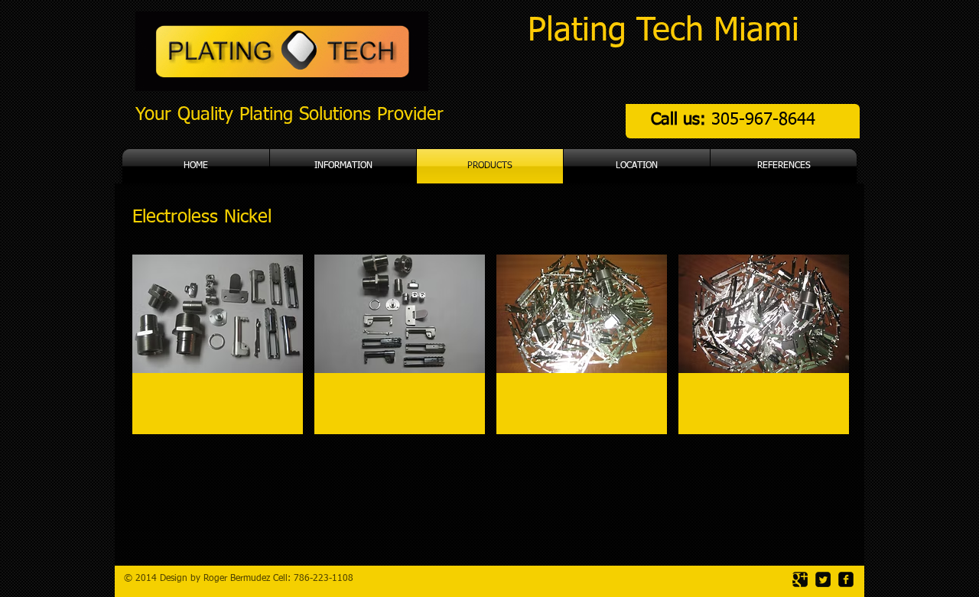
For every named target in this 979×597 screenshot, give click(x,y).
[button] (217, 344)
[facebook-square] (846, 579)
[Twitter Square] (823, 579)
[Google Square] (800, 579)
